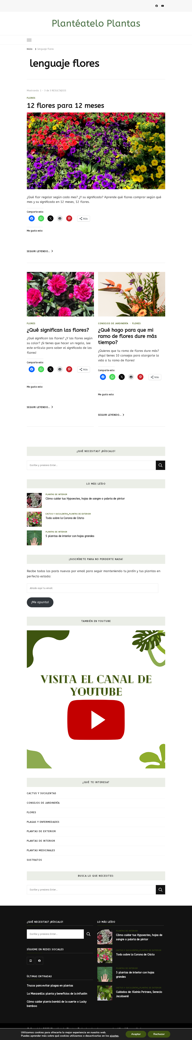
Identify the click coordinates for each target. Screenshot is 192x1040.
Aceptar (136, 1034)
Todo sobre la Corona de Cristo (65, 518)
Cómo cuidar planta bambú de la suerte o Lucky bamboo (56, 1004)
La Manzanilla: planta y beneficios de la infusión (57, 993)
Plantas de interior (56, 494)
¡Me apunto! (40, 602)
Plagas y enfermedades (43, 822)
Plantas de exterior (80, 514)
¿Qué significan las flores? (58, 330)
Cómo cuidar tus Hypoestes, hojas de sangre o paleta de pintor (85, 498)
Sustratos (34, 860)
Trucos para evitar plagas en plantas (50, 985)
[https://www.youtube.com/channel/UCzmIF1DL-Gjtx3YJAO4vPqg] (30, 960)
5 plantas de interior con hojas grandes (70, 536)
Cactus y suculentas (57, 514)
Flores (31, 98)
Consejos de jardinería (113, 323)
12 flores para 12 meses (65, 105)
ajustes (114, 1036)
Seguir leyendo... (38, 251)
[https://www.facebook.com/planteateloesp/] (39, 960)
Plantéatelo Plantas (96, 23)
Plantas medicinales (41, 850)
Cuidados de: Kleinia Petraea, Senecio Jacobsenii (139, 994)
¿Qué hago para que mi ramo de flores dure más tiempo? (127, 336)
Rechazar (159, 1034)
